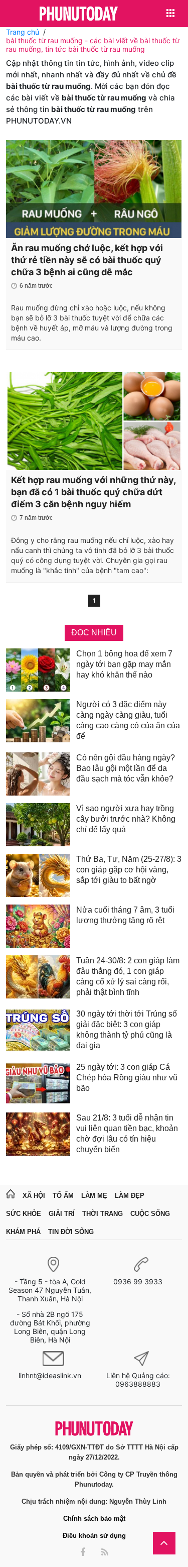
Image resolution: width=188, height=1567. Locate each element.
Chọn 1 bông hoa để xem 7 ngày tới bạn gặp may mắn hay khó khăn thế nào (124, 664)
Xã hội (34, 1195)
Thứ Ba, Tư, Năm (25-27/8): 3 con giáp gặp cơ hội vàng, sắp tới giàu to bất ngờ (128, 869)
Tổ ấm (63, 1195)
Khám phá (23, 1232)
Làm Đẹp (129, 1195)
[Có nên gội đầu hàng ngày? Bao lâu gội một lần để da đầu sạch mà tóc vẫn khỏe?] (38, 774)
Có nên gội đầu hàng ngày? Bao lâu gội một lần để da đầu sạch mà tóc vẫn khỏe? (125, 768)
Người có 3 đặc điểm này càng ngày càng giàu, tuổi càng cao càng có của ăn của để (128, 720)
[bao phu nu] (79, 14)
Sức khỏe (23, 1213)
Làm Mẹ (94, 1195)
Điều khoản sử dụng (94, 1535)
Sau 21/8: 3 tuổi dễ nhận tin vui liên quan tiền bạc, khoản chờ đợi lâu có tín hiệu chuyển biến (127, 1133)
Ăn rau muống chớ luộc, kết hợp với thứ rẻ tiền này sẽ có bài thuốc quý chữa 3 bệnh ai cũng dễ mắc (87, 260)
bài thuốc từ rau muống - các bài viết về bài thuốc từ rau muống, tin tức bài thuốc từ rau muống (92, 44)
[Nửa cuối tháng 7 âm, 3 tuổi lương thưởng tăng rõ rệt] (38, 926)
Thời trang (102, 1213)
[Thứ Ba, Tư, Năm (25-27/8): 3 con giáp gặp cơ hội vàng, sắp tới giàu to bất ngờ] (38, 875)
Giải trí (62, 1213)
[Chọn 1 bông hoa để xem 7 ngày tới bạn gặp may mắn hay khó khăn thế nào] (38, 670)
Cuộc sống (150, 1213)
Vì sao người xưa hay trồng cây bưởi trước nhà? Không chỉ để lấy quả (125, 819)
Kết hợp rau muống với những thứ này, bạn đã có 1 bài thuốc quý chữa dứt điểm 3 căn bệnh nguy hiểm (93, 492)
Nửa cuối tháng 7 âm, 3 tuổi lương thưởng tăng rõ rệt (125, 915)
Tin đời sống (71, 1232)
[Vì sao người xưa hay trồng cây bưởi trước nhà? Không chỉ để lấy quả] (38, 824)
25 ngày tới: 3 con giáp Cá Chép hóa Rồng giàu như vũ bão (126, 1077)
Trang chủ (22, 32)
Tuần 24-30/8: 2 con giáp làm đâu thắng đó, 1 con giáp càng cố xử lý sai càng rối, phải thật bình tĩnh (127, 976)
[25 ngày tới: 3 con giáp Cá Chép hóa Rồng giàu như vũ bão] (38, 1083)
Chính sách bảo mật (94, 1518)
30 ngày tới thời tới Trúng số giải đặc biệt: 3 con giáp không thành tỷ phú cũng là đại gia (126, 1030)
